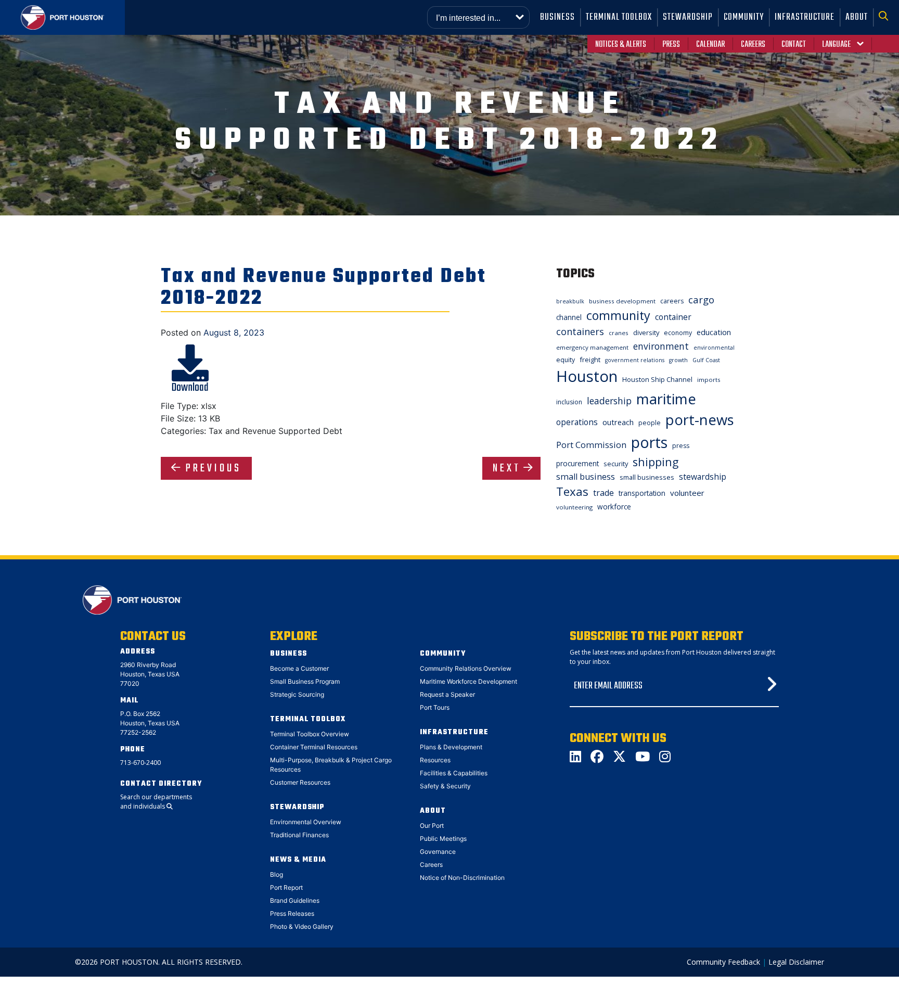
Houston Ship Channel (657, 379)
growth (678, 360)
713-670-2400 (140, 762)
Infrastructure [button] (804, 17)
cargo (701, 299)
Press (671, 45)
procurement (577, 463)
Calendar (710, 45)
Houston (587, 376)
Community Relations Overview (465, 668)
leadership (609, 400)
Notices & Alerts (620, 45)
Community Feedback (723, 962)
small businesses (647, 477)
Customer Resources (300, 782)
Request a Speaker (447, 694)
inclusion (569, 402)
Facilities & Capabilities (453, 773)
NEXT (507, 468)
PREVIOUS (213, 468)
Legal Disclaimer (796, 962)
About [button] (856, 17)
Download (190, 387)
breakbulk (570, 301)
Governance (438, 851)
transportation (642, 493)
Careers (753, 45)
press (680, 445)
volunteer (687, 493)
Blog (276, 874)
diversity (646, 332)
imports (709, 379)
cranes (618, 333)
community (618, 315)
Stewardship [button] (688, 17)
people (649, 422)
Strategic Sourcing (297, 694)
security (615, 463)
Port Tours (435, 707)
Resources (435, 760)
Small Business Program (305, 681)
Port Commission (591, 445)
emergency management (592, 347)
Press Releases (292, 913)
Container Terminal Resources (313, 747)
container (673, 317)
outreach (618, 422)
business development (622, 301)
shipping (655, 461)
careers (672, 301)
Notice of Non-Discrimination (462, 877)
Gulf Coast (706, 360)
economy (678, 332)
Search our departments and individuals (156, 801)
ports (649, 442)
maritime (666, 398)
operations (577, 422)
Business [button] (557, 17)
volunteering (574, 507)
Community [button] (744, 17)
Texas (572, 491)
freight (590, 359)
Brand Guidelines (294, 900)
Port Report (286, 887)
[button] (886, 17)
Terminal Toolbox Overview (309, 734)
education (714, 332)
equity (565, 359)
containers (580, 331)
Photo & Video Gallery (301, 926)
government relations (634, 360)
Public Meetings (443, 838)
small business (585, 476)
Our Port (432, 825)
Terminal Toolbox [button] (619, 17)
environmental (714, 347)
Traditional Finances (299, 835)
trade (603, 492)
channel (569, 317)
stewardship (702, 476)
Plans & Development (451, 747)
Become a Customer (299, 668)
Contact (793, 45)
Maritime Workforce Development (468, 681)
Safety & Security (445, 786)
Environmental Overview (305, 822)
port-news (699, 419)
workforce (614, 506)
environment (661, 346)
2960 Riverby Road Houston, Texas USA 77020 (149, 674)
